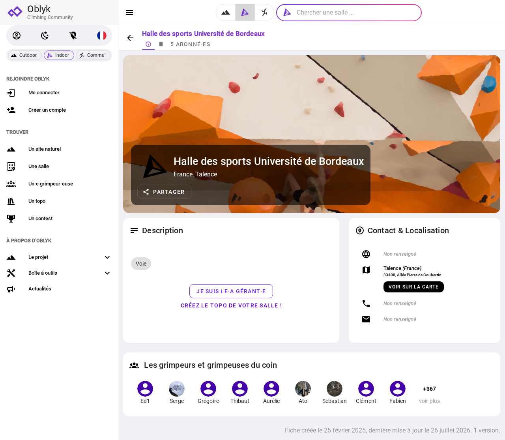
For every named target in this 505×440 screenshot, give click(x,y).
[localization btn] (73, 35)
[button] (16, 35)
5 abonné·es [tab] (190, 44)
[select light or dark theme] (45, 35)
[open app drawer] (129, 12)
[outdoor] (226, 12)
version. (486, 430)
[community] (264, 12)
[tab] (148, 44)
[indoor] (245, 12)
